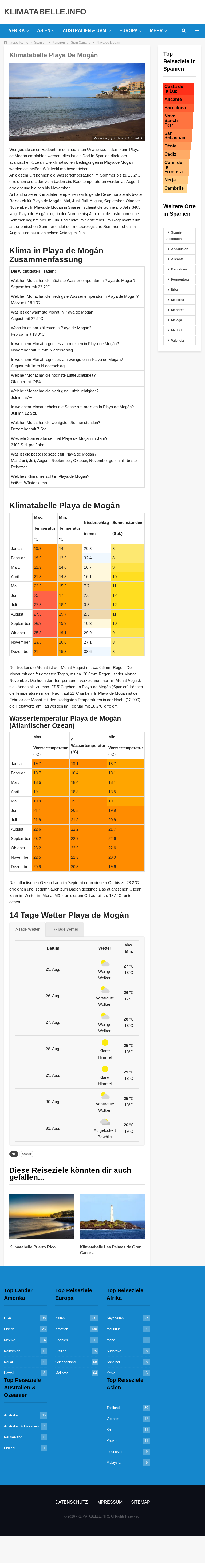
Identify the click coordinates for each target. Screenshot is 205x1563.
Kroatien (61, 1329)
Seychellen (115, 1318)
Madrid (176, 330)
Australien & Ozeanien (21, 1426)
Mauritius (114, 1329)
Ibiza (174, 290)
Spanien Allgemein (174, 236)
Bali (109, 1430)
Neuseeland (13, 1437)
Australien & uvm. (85, 30)
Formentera (180, 279)
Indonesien (115, 1452)
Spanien (61, 1340)
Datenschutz (71, 1502)
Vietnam (113, 1419)
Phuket (112, 1441)
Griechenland (65, 1362)
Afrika (16, 30)
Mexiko (9, 1340)
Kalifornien (12, 1351)
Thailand (113, 1408)
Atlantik (27, 1153)
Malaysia (113, 1463)
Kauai (8, 1362)
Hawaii (9, 1373)
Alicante (177, 259)
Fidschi (9, 1448)
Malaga (176, 320)
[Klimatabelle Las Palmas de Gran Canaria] (112, 1216)
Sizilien (60, 1351)
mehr (156, 30)
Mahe (111, 1340)
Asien (43, 30)
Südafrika (114, 1351)
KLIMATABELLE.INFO (45, 11)
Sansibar (113, 1362)
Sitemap (140, 1502)
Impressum (109, 1502)
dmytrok (138, 138)
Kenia (111, 1373)
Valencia (177, 340)
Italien (60, 1318)
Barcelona (179, 269)
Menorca (177, 310)
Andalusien (179, 249)
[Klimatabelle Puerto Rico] (41, 1216)
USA (7, 1318)
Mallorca (177, 300)
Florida (9, 1329)
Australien (11, 1415)
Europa (128, 30)
